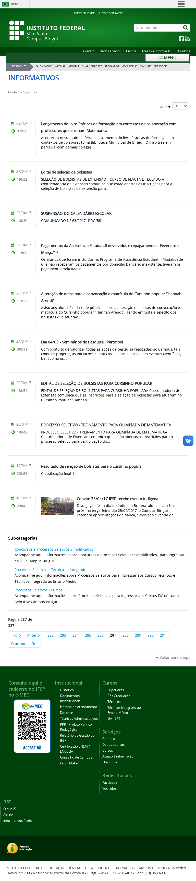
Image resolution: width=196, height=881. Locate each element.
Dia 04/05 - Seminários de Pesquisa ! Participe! (82, 341)
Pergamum (112, 66)
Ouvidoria (183, 51)
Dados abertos (110, 51)
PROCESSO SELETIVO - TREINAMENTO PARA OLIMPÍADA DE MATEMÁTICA (106, 424)
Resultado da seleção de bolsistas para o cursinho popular (92, 466)
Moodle (74, 66)
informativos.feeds (17, 820)
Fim (34, 643)
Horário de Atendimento (78, 707)
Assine (8, 815)
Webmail (60, 66)
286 (100, 635)
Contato (88, 51)
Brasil (16, 4)
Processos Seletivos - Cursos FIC (42, 590)
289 (138, 635)
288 (125, 635)
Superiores (115, 690)
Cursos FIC (160, 66)
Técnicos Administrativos (79, 718)
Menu (169, 57)
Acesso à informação (156, 51)
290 (151, 635)
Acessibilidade (84, 13)
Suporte (96, 66)
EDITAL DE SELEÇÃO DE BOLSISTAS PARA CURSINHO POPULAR (96, 383)
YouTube (109, 788)
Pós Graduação (118, 696)
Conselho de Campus (76, 757)
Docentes (67, 713)
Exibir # (165, 106)
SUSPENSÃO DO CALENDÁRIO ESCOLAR (76, 213)
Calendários (43, 66)
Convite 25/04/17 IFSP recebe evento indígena (117, 498)
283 (63, 635)
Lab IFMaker (69, 763)
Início (16, 635)
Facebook (109, 782)
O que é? (10, 809)
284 (75, 635)
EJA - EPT (113, 718)
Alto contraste (110, 13)
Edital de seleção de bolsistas (66, 172)
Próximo (18, 643)
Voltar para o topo (174, 657)
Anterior (34, 635)
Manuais (145, 66)
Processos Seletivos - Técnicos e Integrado (50, 569)
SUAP (85, 66)
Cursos (131, 51)
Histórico (67, 690)
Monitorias (129, 66)
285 (88, 635)
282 (50, 635)
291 (163, 635)
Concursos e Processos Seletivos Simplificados (54, 549)
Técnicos (113, 702)
